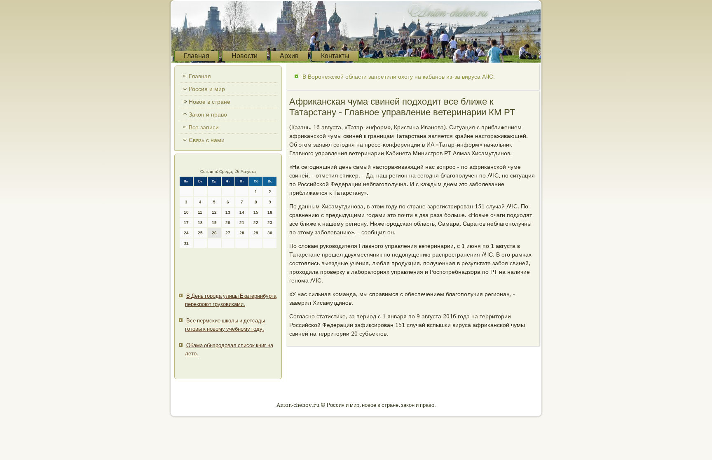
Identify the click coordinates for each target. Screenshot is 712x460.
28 (241, 233)
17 (186, 222)
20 (227, 222)
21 (241, 222)
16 (269, 212)
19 (214, 222)
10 (186, 212)
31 (186, 243)
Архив (289, 55)
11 (200, 212)
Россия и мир (207, 89)
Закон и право (208, 114)
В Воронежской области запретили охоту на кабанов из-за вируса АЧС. (398, 76)
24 (186, 233)
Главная (196, 55)
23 (269, 222)
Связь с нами (207, 140)
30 (269, 233)
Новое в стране (209, 101)
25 (200, 233)
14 (241, 212)
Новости (245, 55)
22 (255, 222)
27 (227, 233)
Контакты (335, 55)
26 (214, 233)
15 (255, 212)
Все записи (204, 127)
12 (214, 212)
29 (255, 233)
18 (200, 222)
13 (227, 212)
